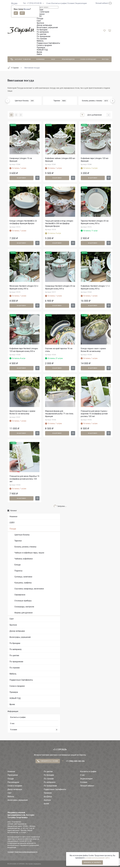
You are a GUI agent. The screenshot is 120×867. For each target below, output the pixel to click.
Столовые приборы (23, 601)
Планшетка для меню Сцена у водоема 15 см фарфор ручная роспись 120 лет (94, 413)
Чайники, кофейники (23, 559)
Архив (12, 704)
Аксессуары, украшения (20, 637)
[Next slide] (112, 101)
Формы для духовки (23, 613)
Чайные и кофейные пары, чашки (29, 553)
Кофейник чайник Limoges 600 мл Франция (60, 159)
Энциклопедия (81, 3)
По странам (14, 668)
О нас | (49, 3)
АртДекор (48, 796)
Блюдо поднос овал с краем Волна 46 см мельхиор (93, 349)
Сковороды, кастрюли (24, 607)
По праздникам (16, 661)
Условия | (71, 3)
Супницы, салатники (23, 577)
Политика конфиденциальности (26, 852)
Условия (13, 730)
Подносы (18, 571)
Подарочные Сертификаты (21, 680)
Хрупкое (13, 625)
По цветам (14, 655)
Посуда (105, 59)
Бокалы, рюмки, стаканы (25, 547)
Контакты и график (18, 717)
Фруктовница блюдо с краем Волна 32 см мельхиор (22, 412)
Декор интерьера (17, 631)
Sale (53, 59)
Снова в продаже (88, 59)
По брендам (14, 643)
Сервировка (19, 595)
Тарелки (18, 541)
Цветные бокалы (22, 535)
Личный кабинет (87, 786)
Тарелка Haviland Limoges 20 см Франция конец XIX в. (94, 222)
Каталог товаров (23, 59)
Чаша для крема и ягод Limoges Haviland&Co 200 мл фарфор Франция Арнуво (59, 223)
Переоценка (13, 775)
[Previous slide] (7, 101)
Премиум (13, 692)
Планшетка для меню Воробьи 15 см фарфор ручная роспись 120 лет (24, 479)
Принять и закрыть (92, 862)
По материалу (15, 649)
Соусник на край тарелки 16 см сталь (58, 349)
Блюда (17, 565)
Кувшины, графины (23, 583)
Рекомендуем (68, 59)
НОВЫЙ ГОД (15, 698)
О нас (12, 723)
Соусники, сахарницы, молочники (29, 589)
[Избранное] (37, 178)
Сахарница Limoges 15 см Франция (20, 159)
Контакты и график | (60, 3)
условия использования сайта (97, 858)
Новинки (40, 59)
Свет (11, 619)
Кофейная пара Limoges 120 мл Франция (94, 159)
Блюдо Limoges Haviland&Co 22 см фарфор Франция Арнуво (23, 222)
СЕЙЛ (12, 522)
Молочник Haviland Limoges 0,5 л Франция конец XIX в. (23, 287)
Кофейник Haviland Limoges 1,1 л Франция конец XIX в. (95, 287)
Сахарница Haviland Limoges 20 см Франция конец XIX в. (60, 287)
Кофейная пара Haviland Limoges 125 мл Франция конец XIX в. (23, 349)
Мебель (12, 674)
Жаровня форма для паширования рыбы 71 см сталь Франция (59, 413)
